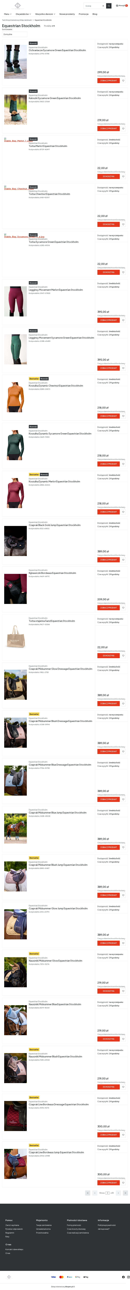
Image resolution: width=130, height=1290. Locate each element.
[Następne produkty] (118, 1193)
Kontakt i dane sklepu (14, 1249)
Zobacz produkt (108, 80)
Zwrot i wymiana (12, 1225)
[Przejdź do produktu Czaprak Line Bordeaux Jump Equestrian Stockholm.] (15, 1164)
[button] (108, 5)
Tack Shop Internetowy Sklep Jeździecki (17, 20)
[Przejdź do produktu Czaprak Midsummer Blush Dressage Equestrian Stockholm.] (15, 732)
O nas (7, 1253)
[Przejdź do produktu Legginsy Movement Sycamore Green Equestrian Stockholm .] (15, 349)
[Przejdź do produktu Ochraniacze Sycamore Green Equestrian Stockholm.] (15, 62)
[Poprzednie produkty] (94, 1193)
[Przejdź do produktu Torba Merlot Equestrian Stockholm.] (18, 157)
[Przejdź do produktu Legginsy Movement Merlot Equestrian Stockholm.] (15, 301)
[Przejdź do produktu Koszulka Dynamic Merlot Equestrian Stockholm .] (15, 493)
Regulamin (9, 1233)
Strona (101, 1193)
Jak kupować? (104, 1229)
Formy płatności (74, 1225)
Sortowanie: (7, 29)
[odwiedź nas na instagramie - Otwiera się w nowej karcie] (128, 1277)
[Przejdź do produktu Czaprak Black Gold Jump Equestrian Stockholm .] (15, 541)
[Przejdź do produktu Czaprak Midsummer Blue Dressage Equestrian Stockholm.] (15, 780)
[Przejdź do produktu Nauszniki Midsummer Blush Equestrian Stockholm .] (15, 1068)
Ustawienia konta (43, 1229)
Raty (7, 1236)
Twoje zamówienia (44, 1225)
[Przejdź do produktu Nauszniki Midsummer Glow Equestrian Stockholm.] (15, 972)
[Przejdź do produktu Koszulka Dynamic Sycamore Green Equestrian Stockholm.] (15, 445)
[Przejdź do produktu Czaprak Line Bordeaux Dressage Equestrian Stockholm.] (15, 1116)
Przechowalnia (42, 1233)
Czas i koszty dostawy (76, 1229)
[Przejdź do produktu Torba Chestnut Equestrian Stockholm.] (19, 205)
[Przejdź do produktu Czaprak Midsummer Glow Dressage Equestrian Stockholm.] (15, 685)
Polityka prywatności (107, 1225)
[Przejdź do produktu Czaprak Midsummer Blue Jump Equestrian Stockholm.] (15, 828)
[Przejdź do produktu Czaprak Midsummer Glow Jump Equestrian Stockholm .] (15, 924)
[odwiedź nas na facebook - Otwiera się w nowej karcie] (123, 1277)
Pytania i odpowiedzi (14, 1229)
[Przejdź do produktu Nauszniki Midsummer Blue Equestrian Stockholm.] (15, 1020)
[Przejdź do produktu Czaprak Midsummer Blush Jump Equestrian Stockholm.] (15, 876)
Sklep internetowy (62, 1287)
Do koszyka (108, 176)
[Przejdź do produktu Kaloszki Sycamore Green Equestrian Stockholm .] (15, 109)
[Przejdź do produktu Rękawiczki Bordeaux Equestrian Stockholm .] (15, 589)
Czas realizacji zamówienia (78, 1233)
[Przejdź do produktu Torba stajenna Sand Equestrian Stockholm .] (15, 637)
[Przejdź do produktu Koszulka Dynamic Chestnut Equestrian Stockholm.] (15, 397)
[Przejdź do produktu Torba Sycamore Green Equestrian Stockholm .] (24, 253)
